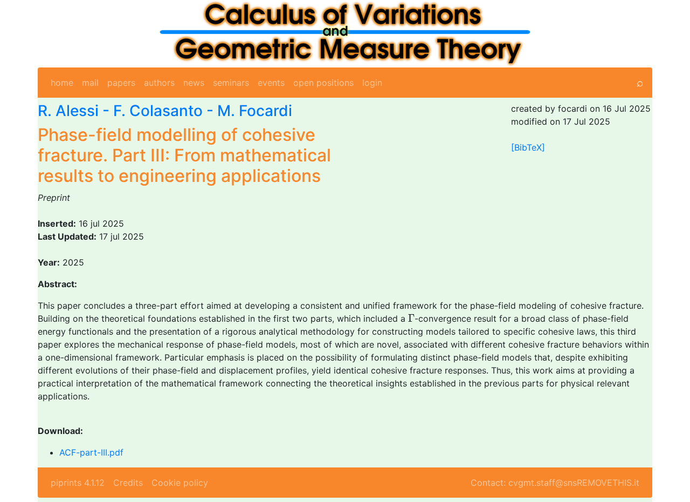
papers (121, 82)
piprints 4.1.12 (78, 482)
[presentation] (411, 318)
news (193, 82)
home (62, 82)
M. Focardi (254, 110)
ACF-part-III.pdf (91, 452)
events (271, 82)
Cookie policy (179, 482)
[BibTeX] (528, 147)
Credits (128, 482)
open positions (323, 82)
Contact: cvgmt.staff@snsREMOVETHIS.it (555, 482)
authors (159, 82)
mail (90, 82)
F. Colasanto (158, 110)
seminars (231, 82)
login (372, 82)
